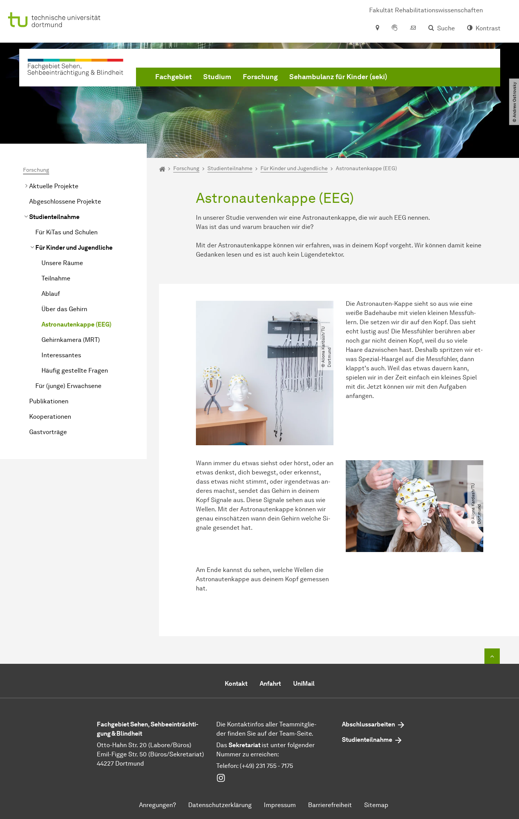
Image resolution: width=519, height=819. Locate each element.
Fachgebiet (173, 77)
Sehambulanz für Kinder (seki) (338, 77)
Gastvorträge (48, 432)
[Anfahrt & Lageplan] (377, 28)
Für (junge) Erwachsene (68, 386)
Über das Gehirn (64, 309)
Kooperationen (50, 416)
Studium (217, 77)
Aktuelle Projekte (53, 186)
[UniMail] (413, 28)
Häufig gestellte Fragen (74, 370)
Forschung (260, 77)
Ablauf (50, 293)
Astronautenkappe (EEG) (76, 324)
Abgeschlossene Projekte (65, 201)
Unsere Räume (62, 263)
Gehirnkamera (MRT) (70, 339)
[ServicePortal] (394, 28)
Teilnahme (55, 278)
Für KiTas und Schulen (66, 232)
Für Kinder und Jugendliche (74, 247)
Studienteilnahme (54, 216)
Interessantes (61, 355)
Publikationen (48, 401)
